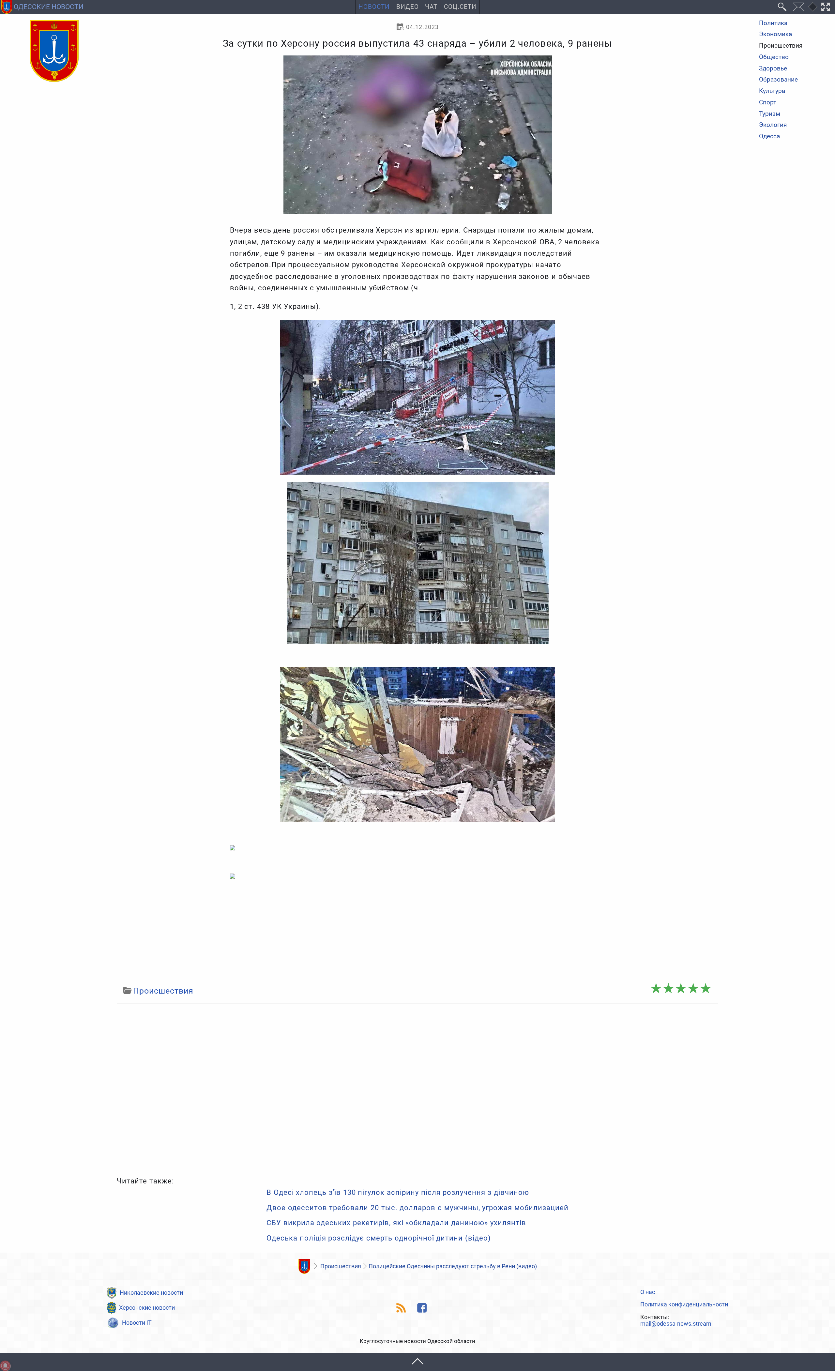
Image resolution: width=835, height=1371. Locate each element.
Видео (407, 6)
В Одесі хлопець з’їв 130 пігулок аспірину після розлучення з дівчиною (397, 1192)
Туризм (769, 114)
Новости (374, 6)
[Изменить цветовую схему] (812, 6)
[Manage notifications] (5, 1366)
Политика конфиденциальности (684, 1304)
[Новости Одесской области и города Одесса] (54, 51)
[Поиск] (782, 7)
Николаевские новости (151, 1292)
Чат (431, 6)
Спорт (767, 102)
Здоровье (773, 69)
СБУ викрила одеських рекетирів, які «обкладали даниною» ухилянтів (396, 1223)
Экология (773, 125)
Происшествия (780, 46)
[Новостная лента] (401, 1308)
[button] (417, 1362)
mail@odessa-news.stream (675, 1324)
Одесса (769, 136)
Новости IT (137, 1322)
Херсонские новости (147, 1307)
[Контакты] (798, 7)
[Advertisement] (417, 931)
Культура (772, 91)
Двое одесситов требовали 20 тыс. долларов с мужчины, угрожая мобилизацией (417, 1208)
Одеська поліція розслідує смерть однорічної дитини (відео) (378, 1238)
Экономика (775, 35)
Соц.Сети (460, 6)
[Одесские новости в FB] (422, 1308)
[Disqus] (417, 1088)
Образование (778, 80)
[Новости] (304, 1266)
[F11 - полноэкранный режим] (825, 7)
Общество (774, 57)
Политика (773, 23)
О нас (647, 1292)
